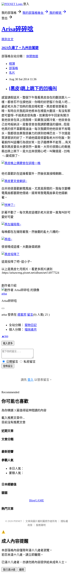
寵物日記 (31, 325)
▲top (4, 336)
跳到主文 (7, 39)
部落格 (13, 68)
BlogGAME (36, 500)
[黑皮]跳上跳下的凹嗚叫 (33, 88)
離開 (21, 569)
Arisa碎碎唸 (17, 29)
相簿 (12, 63)
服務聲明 (41, 525)
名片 (12, 72)
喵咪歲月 (31, 329)
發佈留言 (8, 366)
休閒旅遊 (32, 56)
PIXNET (17, 521)
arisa (4, 293)
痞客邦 (21, 314)
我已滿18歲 (9, 569)
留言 (30, 314)
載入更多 (8, 343)
